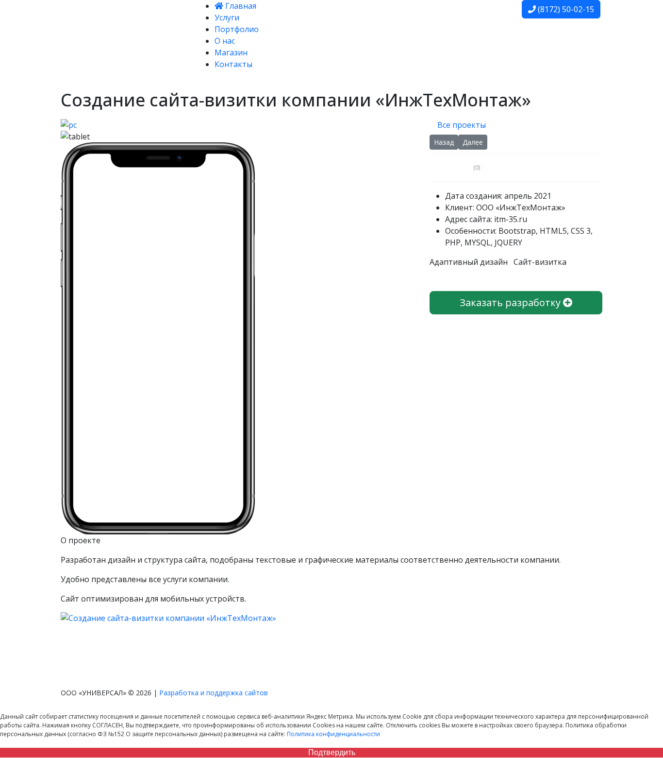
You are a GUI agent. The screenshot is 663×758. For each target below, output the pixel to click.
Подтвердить (331, 752)
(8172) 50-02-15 (565, 9)
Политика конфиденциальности (333, 734)
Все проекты (460, 125)
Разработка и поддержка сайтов (213, 692)
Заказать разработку (511, 302)
